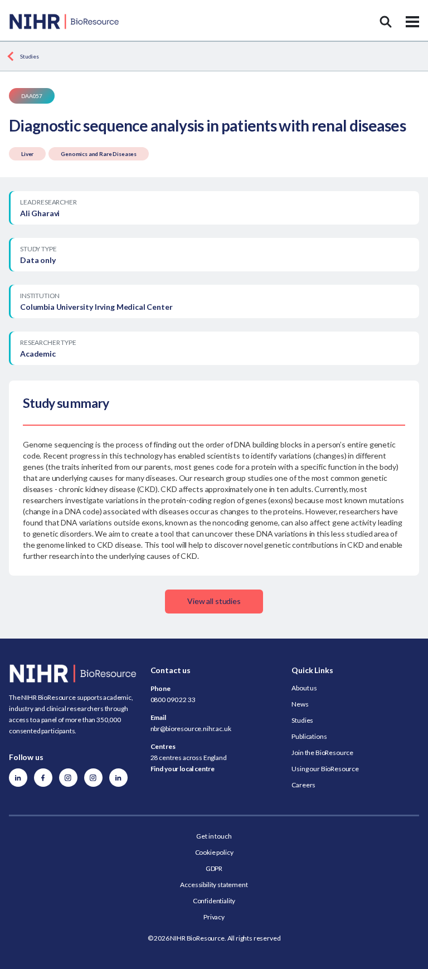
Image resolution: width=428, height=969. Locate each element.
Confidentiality (214, 901)
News (299, 704)
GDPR (214, 868)
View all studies (213, 601)
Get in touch (213, 836)
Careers (303, 785)
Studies (29, 56)
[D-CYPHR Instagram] (68, 777)
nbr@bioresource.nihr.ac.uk (190, 728)
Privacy (214, 917)
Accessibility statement (213, 884)
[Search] (385, 21)
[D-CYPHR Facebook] (43, 777)
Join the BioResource (322, 752)
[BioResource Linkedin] (18, 777)
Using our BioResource (325, 769)
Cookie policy (214, 852)
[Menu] (412, 21)
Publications (309, 736)
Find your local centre (182, 769)
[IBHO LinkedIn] (118, 777)
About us (304, 688)
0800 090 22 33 (173, 699)
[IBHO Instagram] (93, 777)
